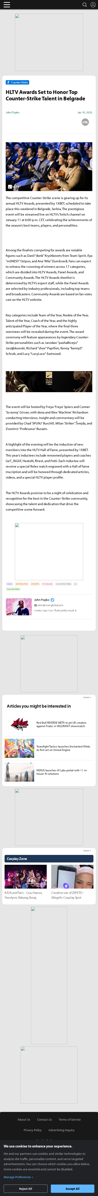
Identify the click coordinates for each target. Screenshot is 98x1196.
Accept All (73, 1189)
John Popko (41, 599)
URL (85, 122)
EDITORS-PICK (22, 584)
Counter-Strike (13, 589)
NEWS (9, 584)
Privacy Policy (33, 1130)
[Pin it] (67, 122)
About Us (24, 1119)
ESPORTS (35, 584)
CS (75, 584)
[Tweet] (12, 122)
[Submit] (49, 122)
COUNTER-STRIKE (63, 584)
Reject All (25, 1189)
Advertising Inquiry (62, 1130)
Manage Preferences (17, 1177)
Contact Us (44, 1119)
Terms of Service (70, 1119)
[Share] (31, 122)
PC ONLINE (47, 584)
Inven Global (24, 4)
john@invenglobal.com (50, 605)
